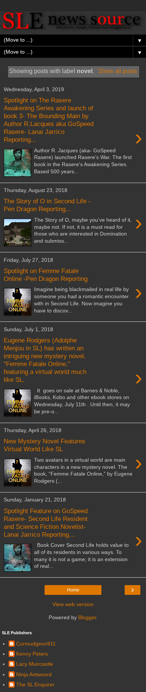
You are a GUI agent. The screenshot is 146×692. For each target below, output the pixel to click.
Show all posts (117, 71)
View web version (73, 604)
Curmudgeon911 (36, 644)
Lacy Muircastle (34, 664)
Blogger (87, 617)
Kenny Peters (32, 654)
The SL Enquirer (35, 684)
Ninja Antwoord (34, 674)
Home (73, 590)
